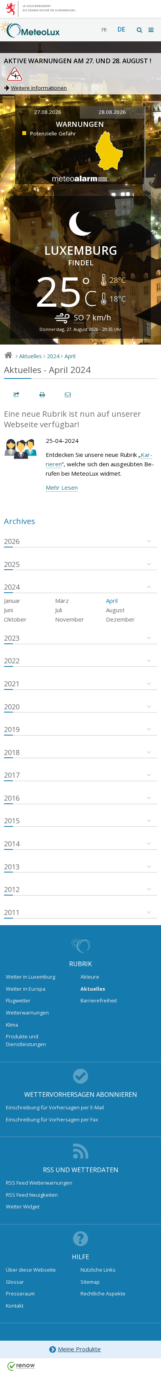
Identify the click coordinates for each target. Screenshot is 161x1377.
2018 (12, 752)
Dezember (120, 619)
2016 (12, 798)
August (115, 610)
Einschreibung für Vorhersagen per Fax (52, 1119)
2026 (12, 541)
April (69, 356)
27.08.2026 (47, 111)
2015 (12, 820)
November (69, 619)
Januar (12, 600)
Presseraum (20, 1293)
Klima (12, 1024)
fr (104, 30)
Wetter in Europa (25, 988)
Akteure (89, 976)
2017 (12, 775)
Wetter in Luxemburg (30, 976)
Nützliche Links (98, 1269)
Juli (58, 610)
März (62, 600)
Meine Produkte (79, 1349)
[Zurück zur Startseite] (30, 34)
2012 (12, 889)
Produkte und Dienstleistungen (26, 1040)
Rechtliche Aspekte (102, 1293)
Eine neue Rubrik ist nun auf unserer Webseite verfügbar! (72, 419)
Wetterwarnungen (27, 1012)
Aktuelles (30, 356)
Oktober (15, 619)
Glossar (15, 1281)
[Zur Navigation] (151, 30)
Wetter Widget (22, 1206)
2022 (12, 660)
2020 (12, 706)
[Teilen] (17, 394)
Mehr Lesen (62, 487)
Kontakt (14, 1305)
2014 (12, 843)
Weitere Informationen (39, 87)
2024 (53, 356)
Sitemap (90, 1281)
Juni (8, 610)
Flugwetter (18, 1000)
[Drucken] (42, 394)
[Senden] (68, 394)
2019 (12, 729)
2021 (12, 683)
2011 (12, 912)
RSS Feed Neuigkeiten (32, 1194)
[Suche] (139, 30)
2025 (12, 564)
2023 (12, 638)
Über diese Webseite (31, 1269)
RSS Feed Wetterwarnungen (39, 1182)
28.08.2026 (112, 111)
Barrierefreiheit (98, 1000)
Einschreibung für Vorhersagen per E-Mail (55, 1107)
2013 (12, 866)
